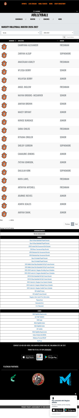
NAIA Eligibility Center (39, 326)
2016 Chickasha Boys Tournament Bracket (39, 255)
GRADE (62, 41)
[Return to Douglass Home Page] (5, 2)
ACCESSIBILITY (36, 407)
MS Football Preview (39, 291)
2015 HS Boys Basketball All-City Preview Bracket (39, 279)
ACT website (39, 329)
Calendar (37, 11)
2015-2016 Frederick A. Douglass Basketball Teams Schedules (40, 273)
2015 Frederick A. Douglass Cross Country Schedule (39, 282)
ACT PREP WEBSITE (39, 317)
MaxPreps (39, 341)
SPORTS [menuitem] (24, 3)
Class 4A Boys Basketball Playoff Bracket (39, 240)
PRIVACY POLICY (26, 407)
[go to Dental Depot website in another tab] (40, 379)
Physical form (39, 300)
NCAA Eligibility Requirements (39, 332)
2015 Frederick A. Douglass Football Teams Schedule (39, 288)
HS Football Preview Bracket (39, 294)
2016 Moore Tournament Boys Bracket (39, 249)
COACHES (46, 19)
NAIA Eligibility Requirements (40, 314)
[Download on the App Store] (58, 410)
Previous (67, 224)
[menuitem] (32, 3)
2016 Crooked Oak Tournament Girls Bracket (39, 246)
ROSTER (32, 19)
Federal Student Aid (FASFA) (39, 335)
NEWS (60, 19)
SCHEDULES (19, 19)
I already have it (56, 414)
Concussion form (39, 303)
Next (76, 224)
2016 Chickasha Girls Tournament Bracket (39, 252)
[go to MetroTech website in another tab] (67, 379)
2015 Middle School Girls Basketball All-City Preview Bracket (39, 267)
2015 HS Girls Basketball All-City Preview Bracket (39, 276)
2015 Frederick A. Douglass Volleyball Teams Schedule (39, 285)
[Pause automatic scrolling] (75, 393)
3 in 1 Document (39, 306)
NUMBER (11, 41)
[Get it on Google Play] (70, 410)
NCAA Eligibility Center (39, 323)
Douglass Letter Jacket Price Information (39, 297)
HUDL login (39, 320)
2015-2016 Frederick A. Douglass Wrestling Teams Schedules (39, 270)
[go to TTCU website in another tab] (12, 379)
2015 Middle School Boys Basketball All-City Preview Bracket (39, 264)
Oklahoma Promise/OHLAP (39, 338)
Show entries (7, 220)
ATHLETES (21, 41)
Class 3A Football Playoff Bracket (39, 258)
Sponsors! (47, 349)
